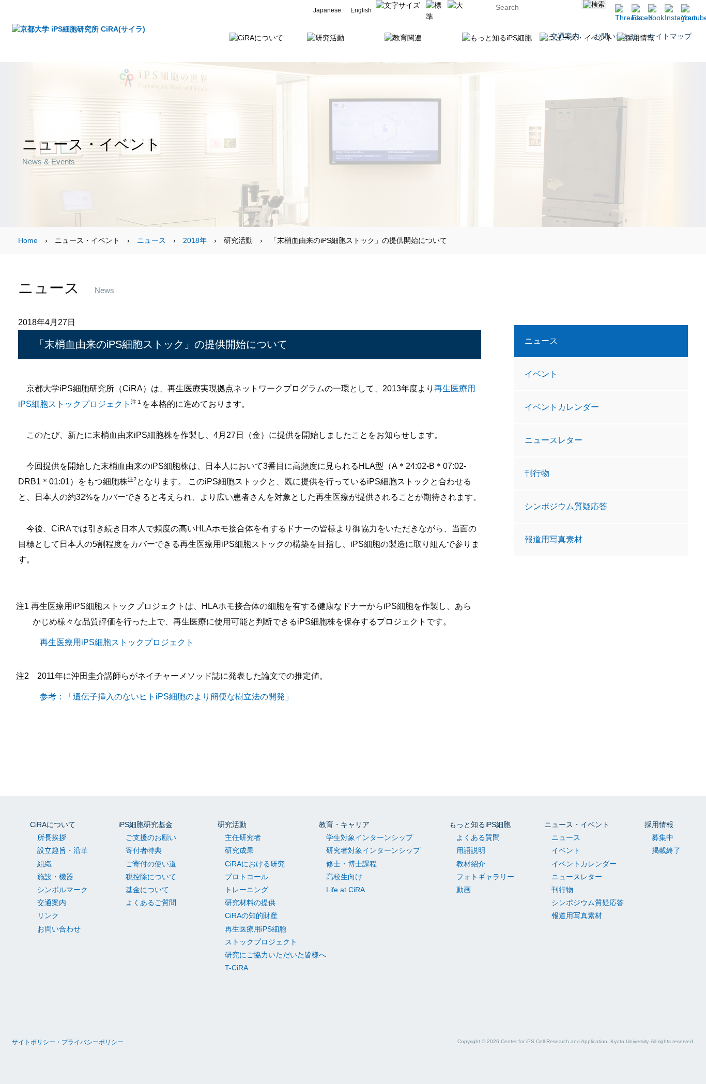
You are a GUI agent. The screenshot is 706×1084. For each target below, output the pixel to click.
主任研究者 (243, 837)
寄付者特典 (144, 850)
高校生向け (344, 877)
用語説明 (470, 850)
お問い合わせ (59, 929)
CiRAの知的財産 (251, 915)
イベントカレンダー (562, 406)
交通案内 (51, 902)
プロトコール (246, 877)
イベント (541, 373)
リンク (48, 915)
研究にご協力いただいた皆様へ (275, 955)
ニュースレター (553, 440)
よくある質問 (478, 837)
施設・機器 (55, 877)
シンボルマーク (62, 889)
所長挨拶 (51, 837)
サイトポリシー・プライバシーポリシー (68, 1042)
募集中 (662, 837)
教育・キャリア (344, 824)
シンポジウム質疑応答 (566, 506)
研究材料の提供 (250, 902)
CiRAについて (52, 824)
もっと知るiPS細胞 (480, 824)
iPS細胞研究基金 (145, 824)
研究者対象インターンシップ (373, 850)
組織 (44, 864)
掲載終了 (666, 850)
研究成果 (239, 850)
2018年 (195, 240)
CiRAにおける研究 (255, 864)
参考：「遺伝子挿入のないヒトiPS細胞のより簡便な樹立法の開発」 (166, 696)
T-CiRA (236, 968)
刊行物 (537, 473)
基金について (147, 889)
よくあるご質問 (151, 902)
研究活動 (232, 824)
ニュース (151, 240)
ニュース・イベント (576, 824)
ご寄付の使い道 (151, 864)
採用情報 (658, 824)
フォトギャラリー (485, 877)
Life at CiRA (345, 889)
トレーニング (246, 889)
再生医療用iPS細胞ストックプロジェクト (117, 642)
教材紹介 (470, 864)
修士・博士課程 (351, 864)
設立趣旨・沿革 (62, 850)
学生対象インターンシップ (369, 837)
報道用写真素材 (553, 539)
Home (28, 240)
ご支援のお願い (151, 837)
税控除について (151, 877)
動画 (463, 889)
